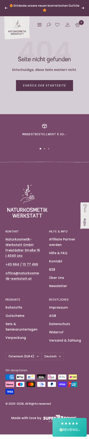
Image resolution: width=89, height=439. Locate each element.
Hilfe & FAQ (58, 253)
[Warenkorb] (78, 25)
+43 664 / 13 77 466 (21, 264)
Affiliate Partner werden (62, 242)
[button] (69, 427)
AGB (52, 315)
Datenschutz (59, 324)
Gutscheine (14, 315)
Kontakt (55, 261)
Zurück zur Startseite (44, 85)
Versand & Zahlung (65, 340)
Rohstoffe (13, 307)
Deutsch (50, 356)
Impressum (58, 307)
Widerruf (56, 332)
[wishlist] (57, 25)
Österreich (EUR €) (21, 356)
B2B (52, 269)
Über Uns (56, 277)
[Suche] (48, 24)
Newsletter (58, 286)
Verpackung (15, 337)
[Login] (67, 24)
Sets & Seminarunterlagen (21, 327)
